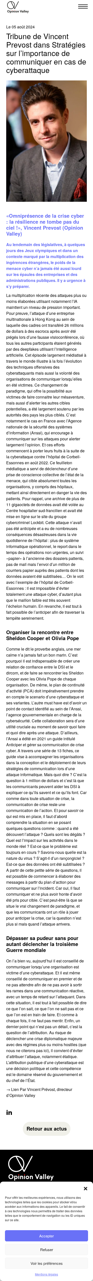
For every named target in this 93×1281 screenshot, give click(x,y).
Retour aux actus (47, 1128)
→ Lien (12, 1089)
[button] (85, 1187)
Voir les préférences (47, 1263)
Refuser (46, 1249)
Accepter (46, 1235)
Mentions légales (46, 1274)
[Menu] (81, 6)
